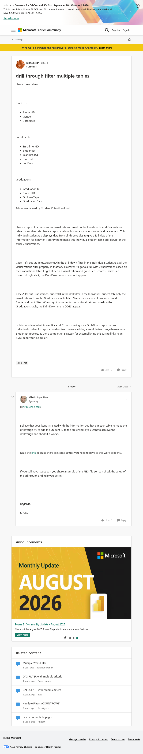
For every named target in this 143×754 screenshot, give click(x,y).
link (33, 452)
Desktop (18, 39)
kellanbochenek (45, 667)
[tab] (70, 638)
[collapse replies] (12, 397)
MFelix (32, 397)
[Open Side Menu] (13, 30)
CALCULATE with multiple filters (42, 690)
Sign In (126, 30)
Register (116, 30)
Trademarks (134, 739)
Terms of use (118, 739)
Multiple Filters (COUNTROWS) (41, 703)
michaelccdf (32, 62)
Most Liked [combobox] (124, 386)
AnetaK (41, 721)
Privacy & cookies (98, 739)
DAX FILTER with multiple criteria (42, 676)
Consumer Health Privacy (48, 746)
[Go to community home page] (39, 30)
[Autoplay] (66, 638)
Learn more (105, 47)
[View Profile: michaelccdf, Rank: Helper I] (20, 64)
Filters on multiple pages (37, 717)
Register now (11, 18)
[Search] (107, 30)
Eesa (40, 694)
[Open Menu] (129, 39)
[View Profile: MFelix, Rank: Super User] (23, 399)
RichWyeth (43, 708)
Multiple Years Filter (34, 663)
